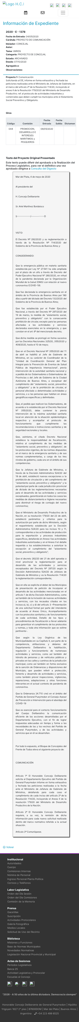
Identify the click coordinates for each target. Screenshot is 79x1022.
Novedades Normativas (20, 950)
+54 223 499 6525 (48, 1013)
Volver (10, 847)
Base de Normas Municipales (23, 946)
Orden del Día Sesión (19, 893)
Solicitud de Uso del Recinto (23, 931)
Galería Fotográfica (18, 924)
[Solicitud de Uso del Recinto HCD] (25, 12)
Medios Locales (16, 927)
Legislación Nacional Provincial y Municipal (31, 954)
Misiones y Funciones (19, 942)
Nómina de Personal (18, 875)
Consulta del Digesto (43, 168)
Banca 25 (12, 969)
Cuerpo (11, 867)
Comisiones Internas (19, 871)
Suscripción (14, 916)
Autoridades (14, 863)
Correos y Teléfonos (19, 882)
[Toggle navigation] (63, 12)
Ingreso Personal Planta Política (25, 879)
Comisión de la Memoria (21, 901)
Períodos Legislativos (19, 964)
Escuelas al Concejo (18, 976)
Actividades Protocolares (21, 920)
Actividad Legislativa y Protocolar (26, 972)
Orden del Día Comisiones (22, 897)
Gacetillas (12, 912)
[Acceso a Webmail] (42, 12)
